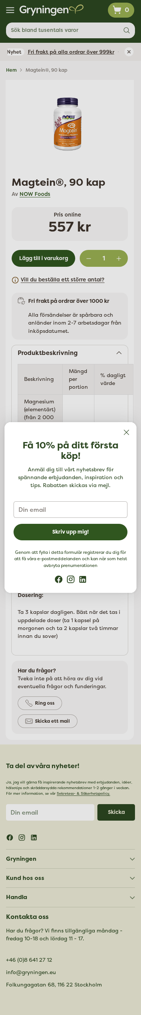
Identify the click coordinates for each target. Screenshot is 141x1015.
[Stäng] (126, 432)
